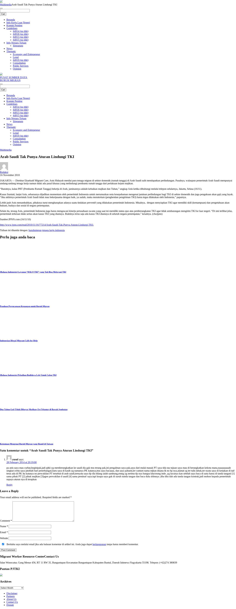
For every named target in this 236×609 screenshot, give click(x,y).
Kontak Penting (14, 25)
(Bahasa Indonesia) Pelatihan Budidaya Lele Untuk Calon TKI (28, 375)
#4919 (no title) (20, 60)
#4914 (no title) (20, 31)
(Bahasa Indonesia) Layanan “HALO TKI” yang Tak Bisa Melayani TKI (33, 272)
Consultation (19, 63)
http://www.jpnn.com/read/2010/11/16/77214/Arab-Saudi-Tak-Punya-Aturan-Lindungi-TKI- (47, 224)
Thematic (11, 51)
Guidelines (11, 28)
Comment (6, 520)
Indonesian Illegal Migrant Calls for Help (19, 340)
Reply (9, 484)
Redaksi (4, 172)
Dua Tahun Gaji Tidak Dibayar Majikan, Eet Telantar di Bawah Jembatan (33, 409)
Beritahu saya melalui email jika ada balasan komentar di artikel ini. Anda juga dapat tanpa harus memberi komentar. (72, 544)
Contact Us (12, 602)
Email (4, 532)
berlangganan (99, 544)
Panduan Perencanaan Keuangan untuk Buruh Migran (24, 306)
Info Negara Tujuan (16, 42)
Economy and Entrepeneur (26, 54)
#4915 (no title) (20, 39)
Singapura (18, 45)
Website (4, 538)
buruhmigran (35, 230)
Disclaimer (11, 593)
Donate (10, 605)
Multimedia (6, 4)
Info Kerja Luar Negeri (18, 22)
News (9, 48)
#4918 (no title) (20, 34)
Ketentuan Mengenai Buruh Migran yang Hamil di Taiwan (26, 444)
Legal (16, 57)
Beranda (10, 19)
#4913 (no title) (20, 37)
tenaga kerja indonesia (53, 230)
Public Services (20, 65)
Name (4, 526)
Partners (10, 596)
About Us (11, 599)
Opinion (17, 68)
